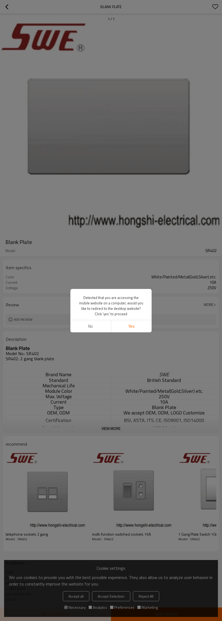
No (90, 326)
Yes (131, 326)
